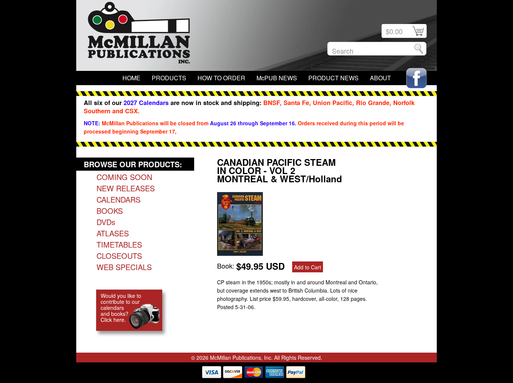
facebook (416, 78)
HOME (131, 78)
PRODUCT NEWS (333, 78)
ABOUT (380, 78)
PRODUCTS (169, 78)
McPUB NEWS (276, 78)
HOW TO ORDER (221, 78)
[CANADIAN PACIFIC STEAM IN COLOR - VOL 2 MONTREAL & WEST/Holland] (240, 253)
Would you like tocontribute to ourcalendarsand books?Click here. (121, 307)
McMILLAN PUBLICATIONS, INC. (139, 34)
